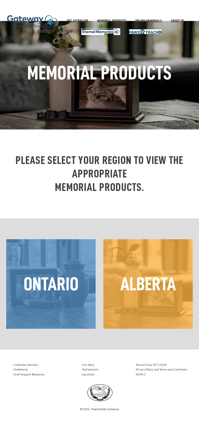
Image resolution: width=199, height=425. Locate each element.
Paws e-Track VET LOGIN (151, 365)
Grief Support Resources (28, 374)
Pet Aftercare (77, 21)
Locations (88, 374)
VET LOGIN (66, 31)
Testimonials (90, 369)
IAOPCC (141, 374)
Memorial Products (111, 21)
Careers (44, 31)
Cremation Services (25, 365)
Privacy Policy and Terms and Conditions (161, 369)
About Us (177, 21)
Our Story (88, 365)
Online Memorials (148, 21)
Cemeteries (20, 369)
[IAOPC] (100, 392)
